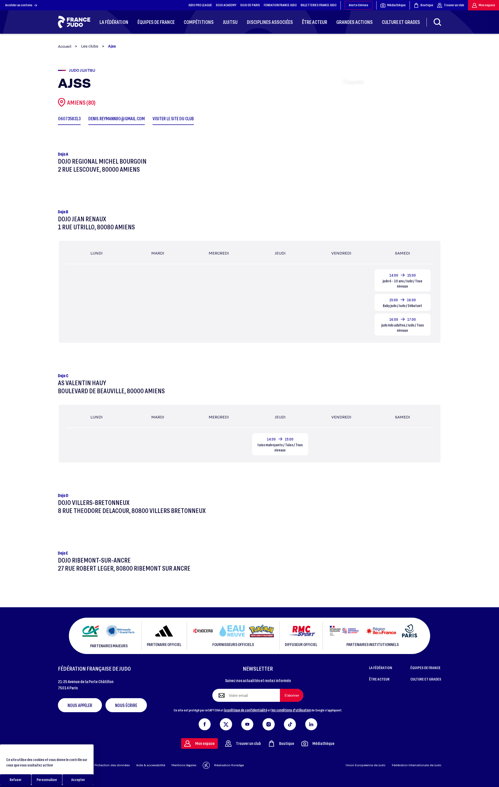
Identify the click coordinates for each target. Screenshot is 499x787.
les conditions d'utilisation (291, 710)
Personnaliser (47, 779)
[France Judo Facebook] (205, 723)
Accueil (64, 46)
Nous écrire (126, 705)
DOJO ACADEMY (226, 5)
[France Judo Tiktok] (290, 723)
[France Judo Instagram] (268, 723)
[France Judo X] (226, 723)
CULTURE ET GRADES (425, 679)
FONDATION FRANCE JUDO (280, 5)
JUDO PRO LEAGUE (200, 5)
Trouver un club (454, 5)
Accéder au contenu (18, 5)
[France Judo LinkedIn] (311, 723)
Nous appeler (80, 705)
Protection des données (112, 765)
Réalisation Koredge (229, 765)
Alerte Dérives (358, 5)
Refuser (16, 779)
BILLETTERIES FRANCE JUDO (319, 5)
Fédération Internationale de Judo (416, 765)
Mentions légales (184, 765)
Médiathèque (396, 5)
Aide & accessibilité (150, 765)
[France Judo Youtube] (247, 723)
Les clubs (89, 46)
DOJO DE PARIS (250, 5)
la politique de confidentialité (245, 710)
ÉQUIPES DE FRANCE (425, 667)
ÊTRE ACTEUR (379, 679)
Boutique (427, 5)
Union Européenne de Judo (365, 765)
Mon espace (487, 5)
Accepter (78, 779)
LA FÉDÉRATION (380, 667)
